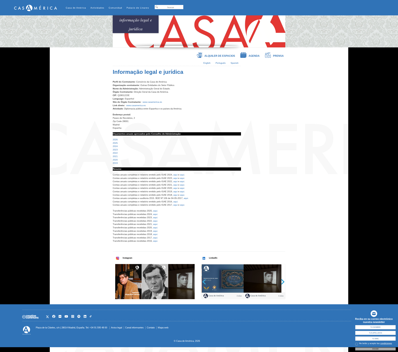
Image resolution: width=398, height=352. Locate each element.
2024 (115, 146)
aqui (175, 174)
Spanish (234, 63)
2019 (115, 163)
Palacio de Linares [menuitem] (138, 8)
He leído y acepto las (375, 343)
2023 (115, 149)
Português (220, 63)
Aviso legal (116, 327)
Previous (205, 282)
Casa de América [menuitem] (76, 8)
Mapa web (163, 327)
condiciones (386, 343)
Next (282, 282)
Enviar (375, 349)
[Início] (35, 7)
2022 (115, 153)
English (207, 63)
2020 (115, 160)
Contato (151, 327)
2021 (115, 156)
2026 (115, 139)
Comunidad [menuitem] (115, 8)
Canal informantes (134, 327)
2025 (115, 143)
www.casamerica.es (152, 102)
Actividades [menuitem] (97, 8)
